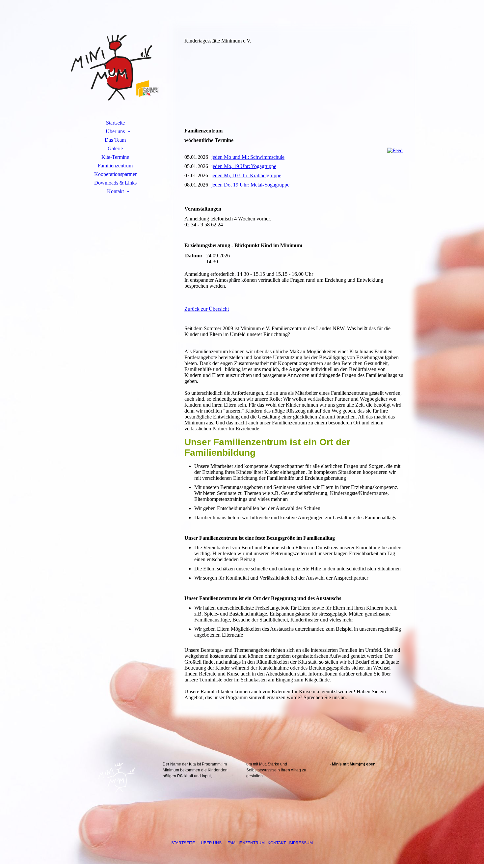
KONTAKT (277, 843)
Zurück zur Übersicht (206, 309)
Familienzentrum (115, 165)
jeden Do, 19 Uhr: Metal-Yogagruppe (250, 184)
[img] (115, 67)
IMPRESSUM (301, 843)
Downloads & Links (115, 183)
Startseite (115, 123)
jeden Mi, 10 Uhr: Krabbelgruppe (246, 175)
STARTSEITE (183, 843)
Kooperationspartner (115, 174)
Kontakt (115, 191)
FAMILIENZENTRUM (246, 843)
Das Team (115, 140)
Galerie (115, 148)
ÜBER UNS (211, 843)
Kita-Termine (115, 157)
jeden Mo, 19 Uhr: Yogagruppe (243, 166)
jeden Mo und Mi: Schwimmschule (247, 157)
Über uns (115, 131)
